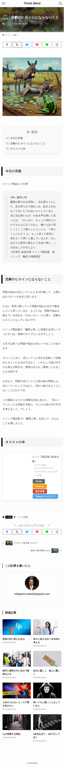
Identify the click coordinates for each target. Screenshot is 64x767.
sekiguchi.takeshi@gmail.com (32, 594)
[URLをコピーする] (57, 44)
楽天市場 (39, 491)
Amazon (39, 486)
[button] (7, 44)
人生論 (8, 24)
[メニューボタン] (3, 3)
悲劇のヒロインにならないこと (28, 143)
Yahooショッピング (45, 496)
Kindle (38, 481)
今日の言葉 (16, 138)
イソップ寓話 (22, 517)
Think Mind (32, 3)
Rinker (44, 465)
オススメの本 (17, 148)
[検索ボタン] (60, 3)
